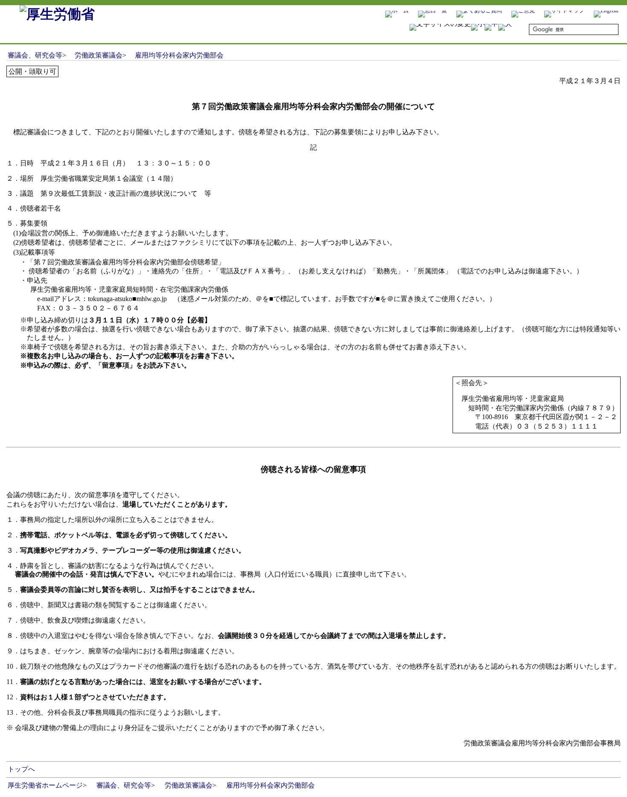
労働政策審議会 (98, 55)
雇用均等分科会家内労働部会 (179, 55)
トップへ (21, 769)
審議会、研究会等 (35, 55)
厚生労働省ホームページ (45, 785)
